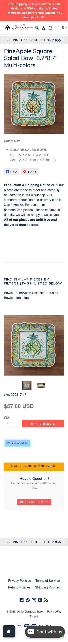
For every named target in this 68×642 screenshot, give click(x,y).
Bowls (8, 292)
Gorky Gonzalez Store (30, 611)
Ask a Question (36, 502)
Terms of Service (47, 580)
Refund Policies (19, 587)
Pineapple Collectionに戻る (36, 40)
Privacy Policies (19, 580)
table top (22, 297)
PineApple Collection (31, 292)
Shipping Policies (47, 587)
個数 (7, 417)
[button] (64, 27)
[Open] (9, 631)
